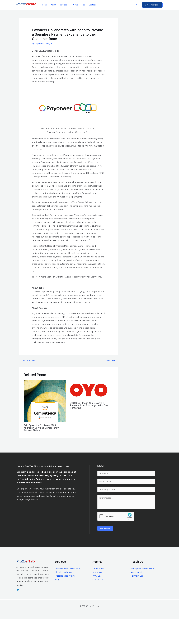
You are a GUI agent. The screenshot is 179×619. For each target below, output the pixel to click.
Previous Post (27, 361)
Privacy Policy (137, 572)
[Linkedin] (17, 590)
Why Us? (97, 576)
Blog (83, 5)
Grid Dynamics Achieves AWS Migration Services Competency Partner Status (41, 428)
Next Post (111, 361)
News (75, 5)
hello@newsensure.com (142, 569)
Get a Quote (105, 528)
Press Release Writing (65, 576)
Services (63, 5)
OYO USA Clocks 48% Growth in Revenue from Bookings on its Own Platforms (89, 405)
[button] (68, 5)
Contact (92, 5)
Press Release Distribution (67, 569)
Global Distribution (64, 572)
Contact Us (98, 579)
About (53, 5)
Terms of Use (137, 576)
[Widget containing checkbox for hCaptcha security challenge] (115, 516)
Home (44, 5)
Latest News (98, 569)
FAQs (57, 579)
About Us (97, 572)
